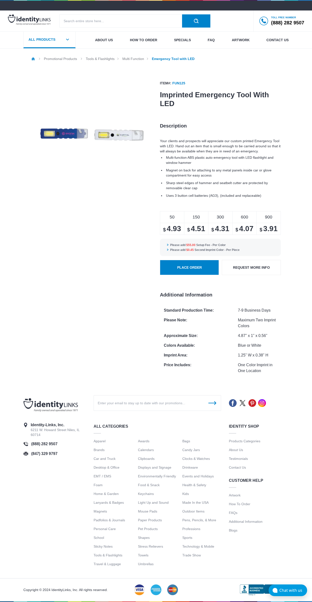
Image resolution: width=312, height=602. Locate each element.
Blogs (233, 530)
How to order (143, 40)
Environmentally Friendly (157, 476)
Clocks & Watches (196, 459)
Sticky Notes (103, 546)
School (99, 538)
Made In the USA (195, 502)
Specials (182, 40)
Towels (143, 555)
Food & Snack (149, 485)
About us (104, 40)
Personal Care (105, 529)
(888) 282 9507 (44, 444)
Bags (186, 441)
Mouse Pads (147, 511)
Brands (99, 450)
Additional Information (246, 521)
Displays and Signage (154, 467)
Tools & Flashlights (108, 555)
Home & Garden (106, 494)
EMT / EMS (102, 476)
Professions (191, 529)
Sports (187, 538)
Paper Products (150, 520)
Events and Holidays (198, 476)
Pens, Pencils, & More (199, 520)
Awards (143, 441)
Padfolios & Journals (109, 520)
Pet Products (148, 529)
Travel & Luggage (107, 564)
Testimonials (238, 459)
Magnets (100, 511)
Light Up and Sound (153, 502)
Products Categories (244, 441)
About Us (236, 450)
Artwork (241, 40)
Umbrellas (146, 564)
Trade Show (191, 555)
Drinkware (190, 467)
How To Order (239, 504)
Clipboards (146, 459)
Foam (98, 485)
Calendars (146, 450)
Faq (211, 40)
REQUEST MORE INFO (251, 267)
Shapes (144, 538)
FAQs (233, 513)
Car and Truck (105, 459)
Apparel (100, 441)
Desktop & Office (106, 467)
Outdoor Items (193, 511)
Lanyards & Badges (109, 502)
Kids (185, 494)
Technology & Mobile (198, 546)
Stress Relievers (150, 546)
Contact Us (237, 467)
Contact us (277, 40)
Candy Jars (191, 450)
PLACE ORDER (189, 267)
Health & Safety (194, 485)
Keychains (146, 494)
